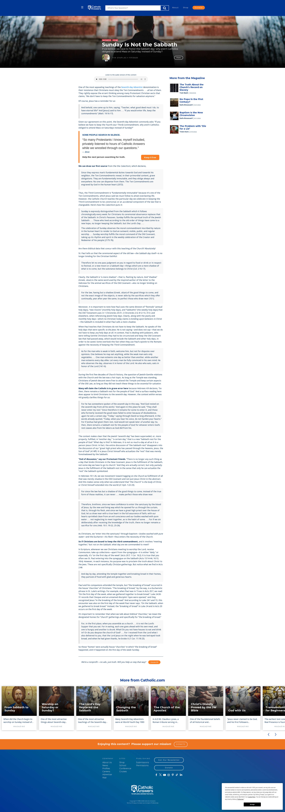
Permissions (142, 765)
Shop (185, 8)
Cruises (123, 771)
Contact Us (140, 803)
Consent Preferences (151, 803)
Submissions (142, 762)
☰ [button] (82, 7)
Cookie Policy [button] (251, 797)
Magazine (108, 36)
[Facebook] (156, 775)
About (175, 8)
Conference (125, 768)
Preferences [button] (240, 799)
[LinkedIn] (181, 775)
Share (178, 58)
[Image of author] (106, 58)
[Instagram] (169, 775)
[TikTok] (177, 775)
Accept (252, 804)
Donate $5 (154, 662)
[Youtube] (164, 775)
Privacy (134, 803)
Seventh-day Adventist (132, 87)
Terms (129, 803)
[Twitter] (160, 775)
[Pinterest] (173, 775)
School (122, 765)
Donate (199, 8)
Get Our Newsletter (169, 760)
